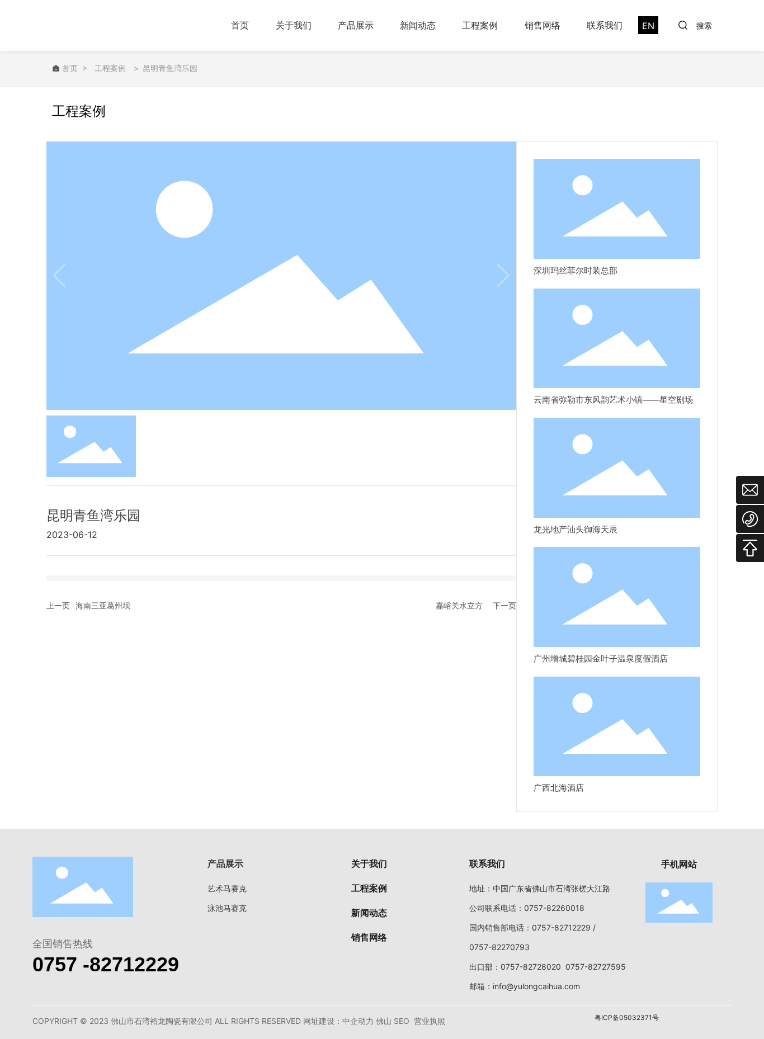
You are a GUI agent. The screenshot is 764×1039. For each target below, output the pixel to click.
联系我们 (604, 25)
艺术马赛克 (227, 888)
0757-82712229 (561, 927)
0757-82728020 (531, 966)
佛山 (384, 1021)
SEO (401, 1021)
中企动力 (358, 1021)
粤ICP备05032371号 (627, 1017)
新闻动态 (418, 25)
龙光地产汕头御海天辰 (575, 529)
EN (648, 25)
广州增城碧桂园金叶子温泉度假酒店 (601, 658)
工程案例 (480, 25)
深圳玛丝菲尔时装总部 (575, 270)
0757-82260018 (554, 908)
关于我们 (294, 25)
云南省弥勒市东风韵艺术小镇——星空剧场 (613, 399)
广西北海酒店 (559, 787)
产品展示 (356, 25)
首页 (240, 25)
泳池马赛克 (227, 908)
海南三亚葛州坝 (103, 605)
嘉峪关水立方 (459, 605)
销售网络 (542, 25)
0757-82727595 (595, 966)
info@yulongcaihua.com (536, 986)
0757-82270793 (499, 947)
